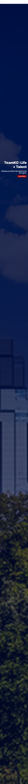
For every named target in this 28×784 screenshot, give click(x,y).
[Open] (25, 2)
